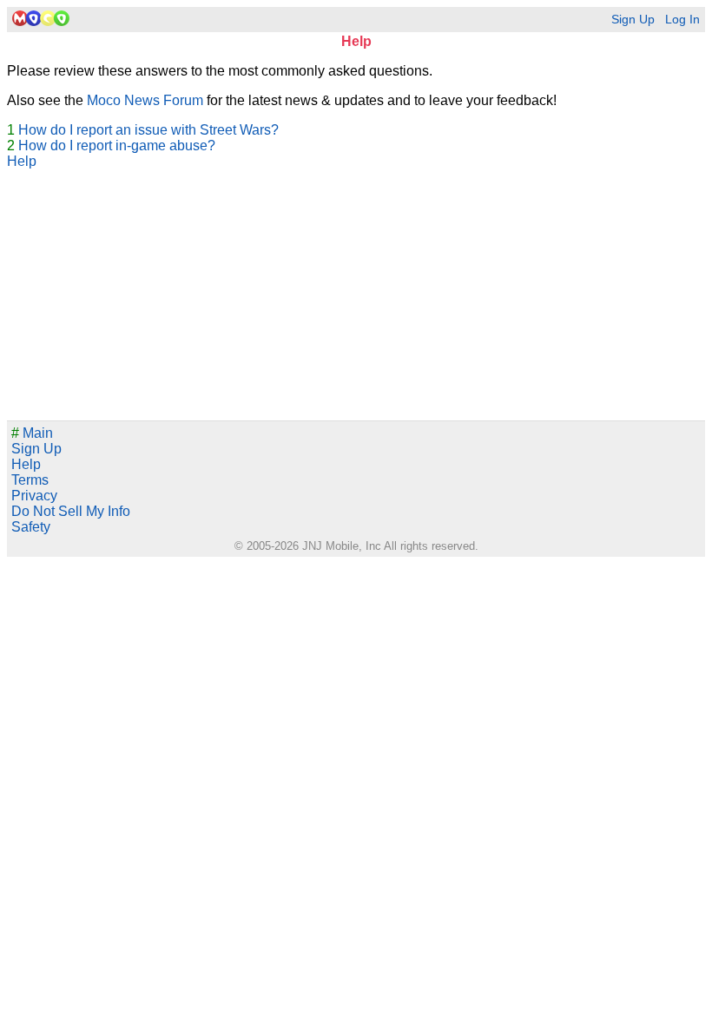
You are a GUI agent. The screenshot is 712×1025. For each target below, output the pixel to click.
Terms (30, 480)
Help (21, 161)
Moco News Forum (145, 100)
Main (32, 433)
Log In (682, 19)
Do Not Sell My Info (70, 511)
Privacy (34, 495)
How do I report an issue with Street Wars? (148, 129)
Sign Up (633, 19)
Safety (30, 526)
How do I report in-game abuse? (116, 145)
